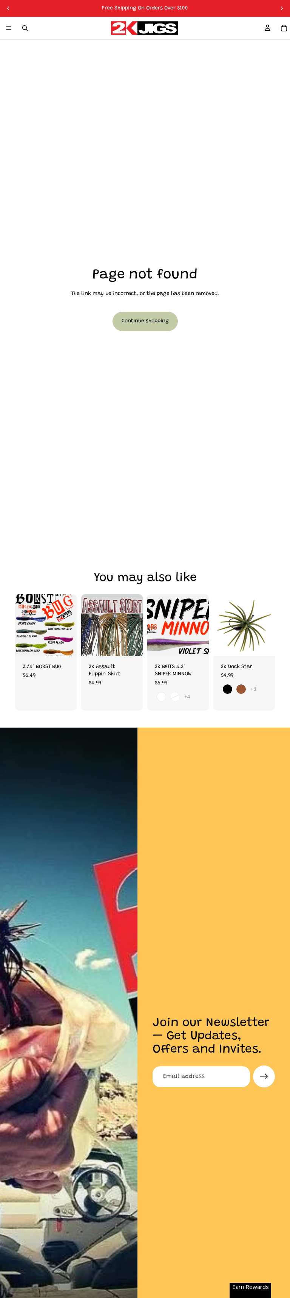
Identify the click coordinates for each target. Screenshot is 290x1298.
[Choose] (65, 644)
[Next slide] (281, 8)
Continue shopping (145, 321)
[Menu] (8, 28)
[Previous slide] (8, 8)
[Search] (25, 28)
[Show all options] (187, 696)
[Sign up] (264, 1076)
